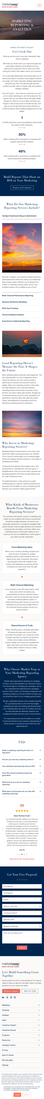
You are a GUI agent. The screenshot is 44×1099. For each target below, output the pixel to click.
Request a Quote (11, 991)
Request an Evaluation (22, 187)
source (22, 127)
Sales (4, 1020)
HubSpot (5, 1015)
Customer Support (9, 1025)
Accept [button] (17, 1095)
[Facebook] (11, 997)
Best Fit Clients (8, 1055)
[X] (7, 997)
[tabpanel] (22, 827)
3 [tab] (22, 854)
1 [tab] (17, 854)
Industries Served (9, 1030)
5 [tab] (26, 854)
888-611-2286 (30, 991)
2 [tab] (19, 854)
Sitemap (5, 1065)
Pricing (5, 1050)
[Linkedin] (3, 997)
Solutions (5, 1010)
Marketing (6, 1005)
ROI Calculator (7, 1060)
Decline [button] (26, 1095)
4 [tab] (24, 854)
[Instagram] (15, 997)
